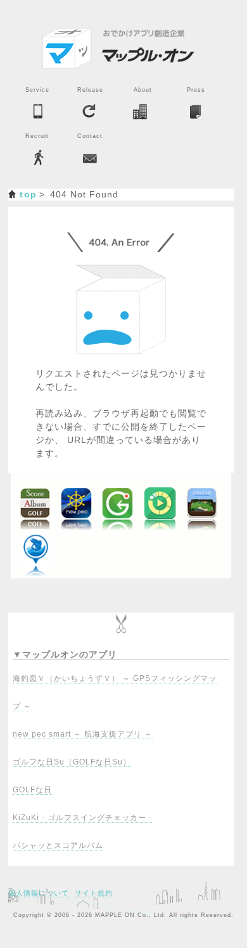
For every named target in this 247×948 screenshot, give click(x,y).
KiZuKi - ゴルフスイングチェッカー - (82, 817)
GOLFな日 (32, 789)
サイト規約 (94, 893)
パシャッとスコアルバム (58, 845)
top (28, 194)
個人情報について (38, 893)
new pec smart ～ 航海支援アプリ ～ (83, 734)
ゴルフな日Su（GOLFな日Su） (72, 762)
